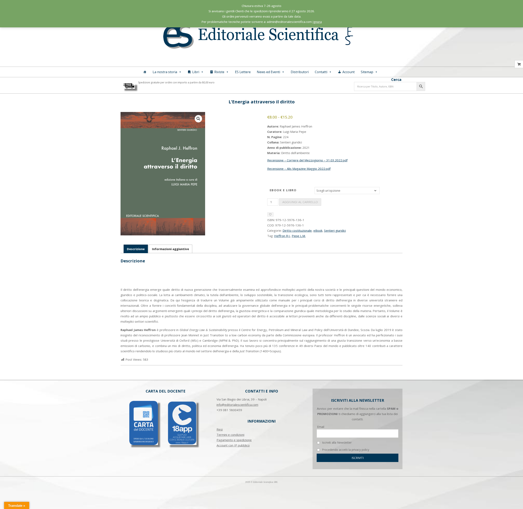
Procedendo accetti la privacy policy (345, 450)
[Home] (145, 72)
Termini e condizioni (230, 435)
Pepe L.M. (299, 236)
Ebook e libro (283, 190)
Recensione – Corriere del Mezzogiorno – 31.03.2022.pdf (307, 160)
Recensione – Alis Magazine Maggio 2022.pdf (299, 169)
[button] (198, 118)
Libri (195, 72)
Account (348, 72)
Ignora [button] (317, 22)
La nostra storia (165, 72)
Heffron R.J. (282, 236)
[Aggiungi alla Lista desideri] (270, 214)
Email (320, 427)
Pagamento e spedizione (234, 440)
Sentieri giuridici (335, 230)
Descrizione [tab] (136, 249)
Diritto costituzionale (297, 230)
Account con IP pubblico (233, 445)
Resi (220, 429)
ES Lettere (243, 72)
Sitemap (367, 72)
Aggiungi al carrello (300, 202)
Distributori (300, 72)
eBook (317, 230)
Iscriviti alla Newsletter (336, 442)
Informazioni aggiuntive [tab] (170, 249)
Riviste (219, 72)
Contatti (321, 72)
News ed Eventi (268, 72)
